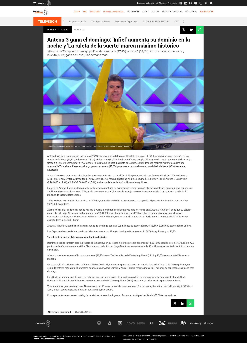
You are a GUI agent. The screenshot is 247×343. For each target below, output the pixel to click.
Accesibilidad (152, 339)
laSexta (109, 323)
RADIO (145, 11)
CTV (177, 21)
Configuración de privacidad (134, 339)
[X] (184, 30)
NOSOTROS (191, 11)
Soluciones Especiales (126, 21)
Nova (130, 323)
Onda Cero (162, 323)
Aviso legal (127, 336)
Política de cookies (177, 336)
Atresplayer (196, 323)
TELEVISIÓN (133, 11)
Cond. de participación (195, 336)
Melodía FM (183, 323)
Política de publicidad (160, 336)
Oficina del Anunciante (168, 3)
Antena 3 (99, 323)
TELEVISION (47, 21)
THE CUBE (95, 11)
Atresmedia (43, 323)
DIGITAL (155, 11)
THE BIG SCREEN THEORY (156, 21)
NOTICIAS (64, 29)
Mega (141, 323)
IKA (85, 11)
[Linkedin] (192, 30)
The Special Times (100, 21)
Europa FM (172, 323)
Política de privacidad (141, 336)
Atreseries (151, 323)
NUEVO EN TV (206, 11)
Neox (120, 323)
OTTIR (77, 11)
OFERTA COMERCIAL (113, 11)
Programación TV (77, 21)
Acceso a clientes (146, 3)
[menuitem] (76, 11)
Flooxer (208, 323)
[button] (63, 21)
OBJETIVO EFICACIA (172, 11)
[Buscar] (211, 3)
